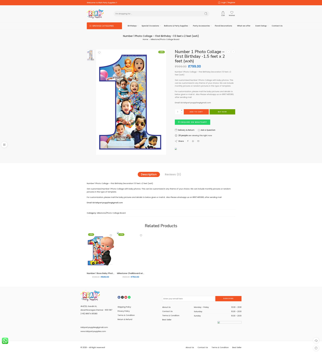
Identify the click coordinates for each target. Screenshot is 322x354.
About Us (166, 307)
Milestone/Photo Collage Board (165, 39)
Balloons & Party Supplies (176, 26)
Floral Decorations (223, 26)
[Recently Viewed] (316, 348)
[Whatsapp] (129, 297)
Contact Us (277, 26)
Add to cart (196, 112)
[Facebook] (119, 297)
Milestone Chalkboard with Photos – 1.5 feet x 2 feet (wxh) (131, 273)
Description (149, 174)
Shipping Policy (124, 307)
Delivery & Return (185, 130)
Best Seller (166, 319)
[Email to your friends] (198, 141)
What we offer (243, 26)
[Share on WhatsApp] (193, 141)
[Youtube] (125, 297)
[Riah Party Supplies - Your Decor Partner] (95, 13)
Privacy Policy (124, 311)
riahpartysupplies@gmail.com (94, 327)
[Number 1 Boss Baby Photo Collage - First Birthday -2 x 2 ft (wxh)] (233, 52)
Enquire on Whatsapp (194, 122)
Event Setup (261, 26)
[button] (192, 122)
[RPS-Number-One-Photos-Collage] (91, 55)
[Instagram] (122, 297)
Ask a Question (207, 130)
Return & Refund (125, 319)
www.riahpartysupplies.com (93, 331)
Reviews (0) (173, 174)
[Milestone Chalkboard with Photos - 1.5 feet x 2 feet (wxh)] (228, 52)
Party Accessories (201, 26)
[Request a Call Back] (316, 340)
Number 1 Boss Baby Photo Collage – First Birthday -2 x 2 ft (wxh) (100, 273)
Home (145, 39)
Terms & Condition (126, 315)
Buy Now (222, 112)
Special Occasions (150, 26)
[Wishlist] (99, 53)
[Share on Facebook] (188, 141)
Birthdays (132, 26)
